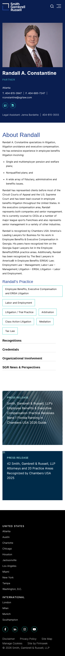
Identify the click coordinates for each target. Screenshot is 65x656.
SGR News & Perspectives (21, 367)
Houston (7, 554)
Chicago (7, 548)
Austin (6, 537)
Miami (5, 571)
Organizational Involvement (22, 358)
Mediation (45, 321)
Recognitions (11, 340)
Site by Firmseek (38, 643)
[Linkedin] (15, 629)
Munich (6, 613)
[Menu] (59, 6)
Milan (5, 608)
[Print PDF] (13, 107)
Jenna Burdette (30, 114)
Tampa (6, 583)
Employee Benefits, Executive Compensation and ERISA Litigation (31, 291)
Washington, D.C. (12, 589)
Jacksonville (9, 560)
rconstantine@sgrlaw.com (17, 97)
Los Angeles (9, 565)
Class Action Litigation (18, 321)
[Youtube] (34, 629)
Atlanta (6, 87)
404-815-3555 (50, 114)
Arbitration (48, 312)
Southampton (10, 619)
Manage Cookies (12, 643)
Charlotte (7, 542)
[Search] (52, 6)
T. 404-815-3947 (12, 93)
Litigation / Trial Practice (19, 312)
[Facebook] (5, 629)
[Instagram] (25, 629)
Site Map (47, 638)
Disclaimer (8, 638)
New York (8, 577)
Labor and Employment (18, 302)
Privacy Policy (28, 638)
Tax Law (10, 330)
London (6, 602)
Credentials (10, 349)
